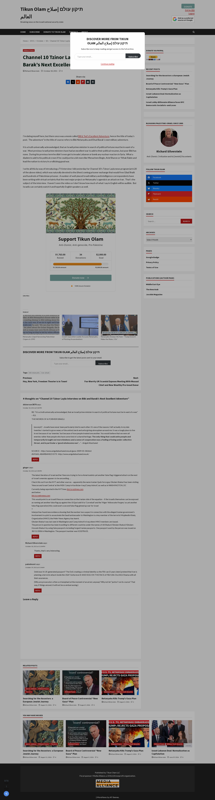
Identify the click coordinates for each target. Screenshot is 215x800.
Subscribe (133, 56)
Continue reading (107, 64)
